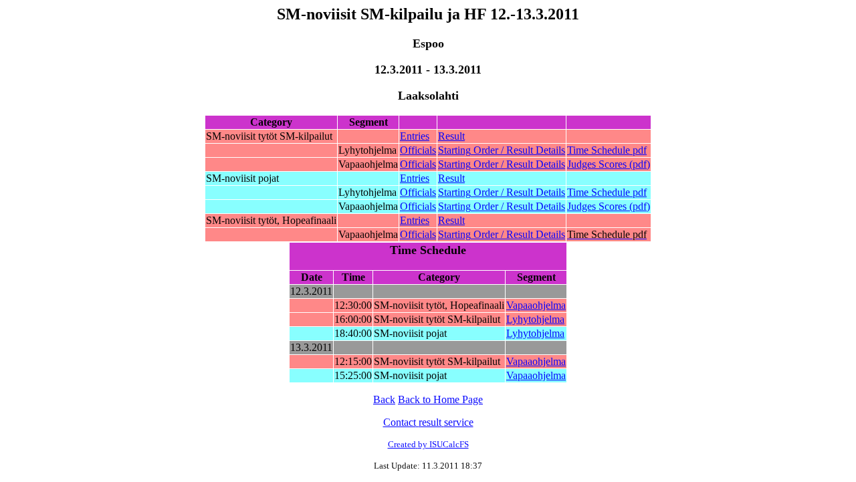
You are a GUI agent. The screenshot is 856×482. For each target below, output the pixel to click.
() (608, 164)
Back (384, 399)
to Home (440, 399)
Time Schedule (607, 150)
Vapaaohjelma (536, 305)
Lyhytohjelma (535, 319)
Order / (501, 150)
